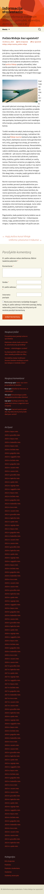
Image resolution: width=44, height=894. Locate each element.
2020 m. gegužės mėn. (12, 572)
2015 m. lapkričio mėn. (12, 756)
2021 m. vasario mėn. (12, 540)
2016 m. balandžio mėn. (13, 738)
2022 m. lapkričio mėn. (12, 478)
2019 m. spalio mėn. (11, 597)
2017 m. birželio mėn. (12, 687)
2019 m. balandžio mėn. (13, 615)
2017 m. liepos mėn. (11, 684)
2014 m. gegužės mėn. (12, 821)
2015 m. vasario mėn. (12, 788)
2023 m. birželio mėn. (12, 460)
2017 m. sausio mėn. (12, 705)
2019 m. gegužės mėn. (12, 612)
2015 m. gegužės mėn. (12, 778)
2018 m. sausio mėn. (12, 662)
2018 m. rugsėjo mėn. (12, 633)
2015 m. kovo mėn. (11, 785)
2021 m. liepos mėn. (11, 529)
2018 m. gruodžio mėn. (12, 623)
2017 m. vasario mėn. (12, 702)
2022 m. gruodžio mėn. (12, 475)
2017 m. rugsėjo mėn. (12, 677)
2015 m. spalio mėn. (11, 760)
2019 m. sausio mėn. (12, 619)
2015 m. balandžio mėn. (13, 781)
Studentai (8, 872)
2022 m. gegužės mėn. (12, 500)
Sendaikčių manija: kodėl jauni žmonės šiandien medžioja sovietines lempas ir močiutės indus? (17, 360)
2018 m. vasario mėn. (12, 659)
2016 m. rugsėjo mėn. (12, 720)
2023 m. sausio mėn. (12, 471)
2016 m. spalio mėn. (11, 716)
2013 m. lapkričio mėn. (12, 843)
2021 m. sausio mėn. (12, 543)
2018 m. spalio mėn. (11, 630)
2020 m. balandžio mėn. (13, 576)
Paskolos (8, 865)
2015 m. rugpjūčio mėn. (12, 767)
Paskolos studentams (12, 868)
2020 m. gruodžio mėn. (12, 547)
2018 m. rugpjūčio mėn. (12, 637)
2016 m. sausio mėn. (12, 749)
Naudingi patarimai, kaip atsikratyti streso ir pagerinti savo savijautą (17, 403)
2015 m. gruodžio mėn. (12, 752)
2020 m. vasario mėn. (12, 583)
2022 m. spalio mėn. (11, 482)
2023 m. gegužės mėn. (12, 464)
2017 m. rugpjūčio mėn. (12, 680)
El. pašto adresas (9, 288)
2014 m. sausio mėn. (12, 835)
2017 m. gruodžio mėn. (12, 666)
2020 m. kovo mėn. (11, 579)
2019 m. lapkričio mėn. (12, 594)
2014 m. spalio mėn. (11, 803)
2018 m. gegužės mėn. (12, 648)
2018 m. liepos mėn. (11, 641)
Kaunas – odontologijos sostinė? (16, 348)
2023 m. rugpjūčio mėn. (12, 457)
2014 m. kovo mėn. (11, 828)
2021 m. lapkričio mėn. (12, 518)
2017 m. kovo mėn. (11, 698)
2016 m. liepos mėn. (11, 727)
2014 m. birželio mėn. (12, 817)
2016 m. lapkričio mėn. (12, 713)
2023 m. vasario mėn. (12, 467)
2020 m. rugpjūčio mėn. (12, 561)
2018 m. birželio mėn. (12, 644)
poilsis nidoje (22, 44)
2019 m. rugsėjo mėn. (12, 601)
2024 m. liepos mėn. (11, 446)
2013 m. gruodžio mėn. (12, 839)
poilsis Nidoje (11, 64)
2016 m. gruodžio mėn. (12, 709)
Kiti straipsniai (23, 42)
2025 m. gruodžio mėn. (12, 435)
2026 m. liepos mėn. (11, 431)
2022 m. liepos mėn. (11, 493)
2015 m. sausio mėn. (12, 792)
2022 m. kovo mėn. (11, 507)
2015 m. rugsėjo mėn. (12, 763)
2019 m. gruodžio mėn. (12, 590)
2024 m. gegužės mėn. (12, 453)
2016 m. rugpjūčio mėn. (12, 724)
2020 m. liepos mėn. (11, 565)
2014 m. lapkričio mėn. (12, 799)
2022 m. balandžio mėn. (13, 504)
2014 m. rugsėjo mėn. (12, 806)
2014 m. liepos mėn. (11, 814)
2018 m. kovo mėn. (11, 655)
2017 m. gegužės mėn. (12, 691)
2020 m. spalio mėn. (11, 554)
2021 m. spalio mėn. (11, 522)
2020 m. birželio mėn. (12, 568)
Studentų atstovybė (12, 875)
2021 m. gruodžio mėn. (12, 514)
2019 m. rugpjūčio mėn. (12, 605)
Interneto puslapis (6, 296)
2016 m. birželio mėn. (12, 731)
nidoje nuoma (12, 44)
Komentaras (8, 266)
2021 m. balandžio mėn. (13, 536)
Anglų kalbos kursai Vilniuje (16, 236)
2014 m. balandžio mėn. (13, 825)
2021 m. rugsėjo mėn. (12, 525)
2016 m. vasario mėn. (12, 745)
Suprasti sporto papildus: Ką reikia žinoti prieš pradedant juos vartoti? (16, 411)
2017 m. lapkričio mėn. (12, 669)
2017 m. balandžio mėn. (13, 695)
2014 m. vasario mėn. (12, 832)
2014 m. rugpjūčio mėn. (12, 810)
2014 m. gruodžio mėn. (12, 796)
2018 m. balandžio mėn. (13, 651)
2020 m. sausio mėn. (12, 586)
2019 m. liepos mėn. (11, 608)
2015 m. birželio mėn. (12, 774)
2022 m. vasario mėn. (12, 511)
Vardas (5, 282)
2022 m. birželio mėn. (12, 496)
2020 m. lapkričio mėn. (12, 550)
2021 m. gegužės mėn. (12, 532)
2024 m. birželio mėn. (12, 449)
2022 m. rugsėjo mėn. (12, 486)
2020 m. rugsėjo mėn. (12, 558)
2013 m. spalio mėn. (11, 846)
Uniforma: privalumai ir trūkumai (25, 239)
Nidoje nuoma (15, 137)
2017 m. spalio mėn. (11, 673)
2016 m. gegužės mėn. (12, 734)
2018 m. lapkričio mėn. (12, 626)
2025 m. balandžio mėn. (13, 442)
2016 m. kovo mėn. (11, 742)
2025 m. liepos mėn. (11, 439)
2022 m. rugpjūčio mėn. (12, 489)
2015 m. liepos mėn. (11, 770)
